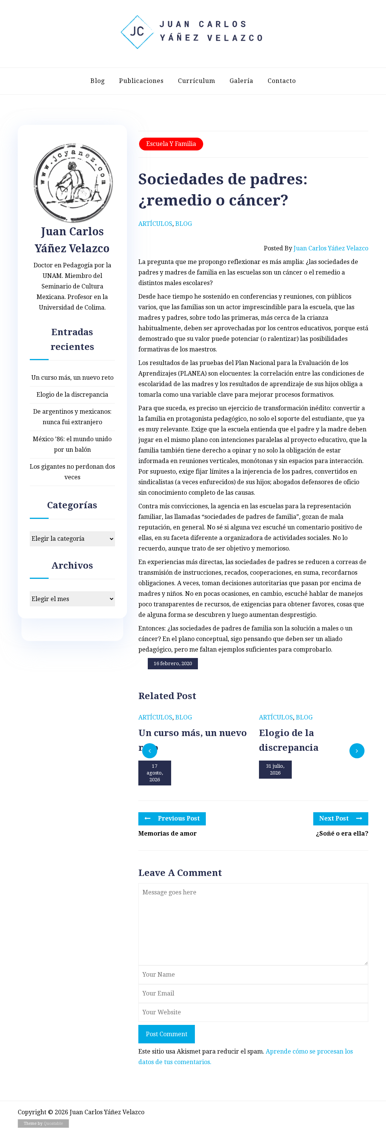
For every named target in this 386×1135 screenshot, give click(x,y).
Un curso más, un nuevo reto (72, 377)
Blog (97, 80)
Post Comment (166, 1034)
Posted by (316, 248)
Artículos (155, 223)
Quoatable (53, 1123)
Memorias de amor (167, 833)
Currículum (196, 80)
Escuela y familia (171, 143)
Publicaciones (141, 80)
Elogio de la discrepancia (72, 394)
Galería (241, 80)
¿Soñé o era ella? (342, 833)
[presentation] (149, 750)
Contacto (282, 80)
